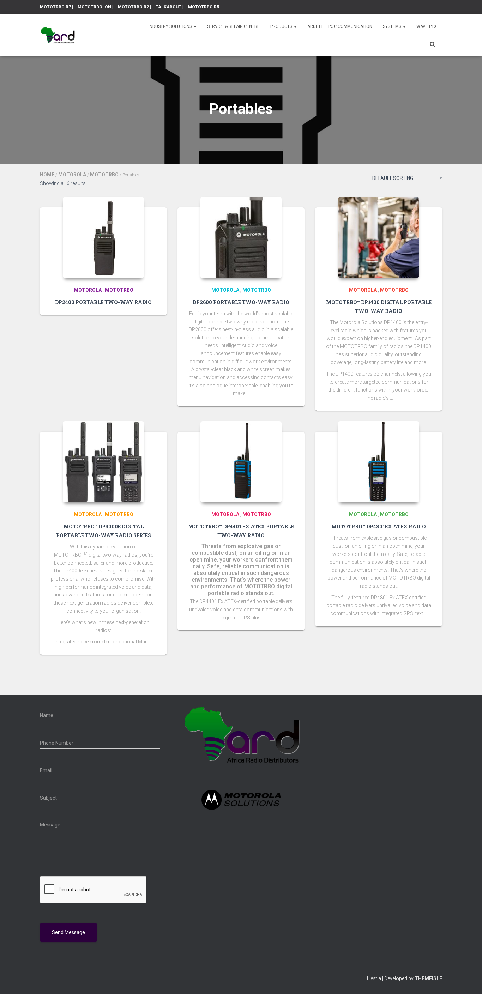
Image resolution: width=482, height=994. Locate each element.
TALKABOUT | (169, 7)
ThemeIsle (428, 978)
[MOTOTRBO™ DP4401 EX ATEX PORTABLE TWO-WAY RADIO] (241, 461)
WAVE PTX (426, 26)
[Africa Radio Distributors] (57, 35)
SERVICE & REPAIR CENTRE (233, 26)
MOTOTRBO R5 (203, 7)
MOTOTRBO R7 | (56, 7)
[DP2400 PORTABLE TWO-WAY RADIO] (103, 237)
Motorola (72, 174)
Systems (392, 26)
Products (281, 26)
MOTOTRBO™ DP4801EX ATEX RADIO (378, 526)
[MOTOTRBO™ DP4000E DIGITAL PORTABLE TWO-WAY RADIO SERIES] (103, 461)
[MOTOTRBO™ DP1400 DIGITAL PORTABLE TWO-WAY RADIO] (378, 237)
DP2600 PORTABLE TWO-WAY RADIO (241, 302)
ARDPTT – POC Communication (339, 26)
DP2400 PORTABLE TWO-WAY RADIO (103, 302)
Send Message (68, 932)
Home (47, 174)
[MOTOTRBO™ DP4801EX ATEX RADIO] (378, 461)
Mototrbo (104, 174)
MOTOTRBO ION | (95, 7)
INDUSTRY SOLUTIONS (171, 26)
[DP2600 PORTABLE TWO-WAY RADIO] (241, 237)
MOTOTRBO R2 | (134, 7)
